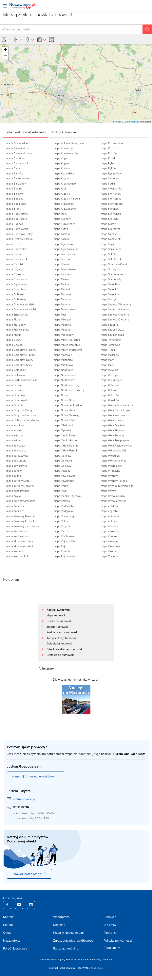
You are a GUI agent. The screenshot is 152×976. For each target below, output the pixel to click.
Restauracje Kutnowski (60, 655)
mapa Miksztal (62, 319)
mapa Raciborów (64, 536)
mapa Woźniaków (111, 466)
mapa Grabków (15, 390)
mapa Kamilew (15, 511)
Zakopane (106, 959)
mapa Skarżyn (109, 219)
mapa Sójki (107, 244)
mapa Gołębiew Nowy (19, 360)
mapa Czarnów (15, 274)
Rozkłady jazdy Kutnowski (62, 632)
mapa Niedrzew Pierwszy (69, 390)
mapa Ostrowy (62, 466)
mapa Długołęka (16, 289)
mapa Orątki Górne (65, 440)
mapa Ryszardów (111, 173)
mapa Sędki (108, 184)
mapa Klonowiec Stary (19, 541)
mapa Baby (13, 168)
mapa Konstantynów (66, 153)
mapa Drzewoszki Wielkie (21, 309)
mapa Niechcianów (65, 375)
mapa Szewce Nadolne (115, 309)
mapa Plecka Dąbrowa (67, 496)
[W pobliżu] (30, 39)
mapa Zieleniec (110, 541)
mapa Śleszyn (109, 234)
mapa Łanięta (62, 234)
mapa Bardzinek (16, 184)
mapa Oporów (62, 430)
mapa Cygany (14, 269)
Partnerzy (110, 932)
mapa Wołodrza (110, 456)
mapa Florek (13, 319)
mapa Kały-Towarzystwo (20, 501)
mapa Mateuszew (64, 309)
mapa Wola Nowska (112, 420)
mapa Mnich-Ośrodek (67, 340)
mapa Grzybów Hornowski (22, 415)
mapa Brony (13, 209)
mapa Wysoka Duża (113, 496)
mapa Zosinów (109, 556)
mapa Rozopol (109, 148)
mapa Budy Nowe (17, 214)
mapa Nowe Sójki (64, 420)
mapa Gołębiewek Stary (20, 355)
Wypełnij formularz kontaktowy (33, 776)
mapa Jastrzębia (16, 461)
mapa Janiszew (15, 445)
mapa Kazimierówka (18, 536)
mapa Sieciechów (111, 188)
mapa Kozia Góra (64, 173)
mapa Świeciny (110, 294)
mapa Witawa (109, 390)
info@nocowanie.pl (23, 799)
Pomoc (8, 924)
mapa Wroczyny (110, 471)
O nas (7, 932)
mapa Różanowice (112, 143)
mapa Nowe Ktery (64, 410)
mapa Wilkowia (110, 385)
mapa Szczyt (108, 299)
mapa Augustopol (17, 163)
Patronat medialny (65, 948)
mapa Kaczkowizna (17, 491)
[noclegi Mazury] (76, 699)
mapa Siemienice (111, 199)
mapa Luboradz (63, 274)
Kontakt (8, 917)
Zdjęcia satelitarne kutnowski (64, 649)
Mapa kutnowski (56, 615)
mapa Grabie (14, 385)
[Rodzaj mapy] (6, 39)
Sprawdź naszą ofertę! (27, 874)
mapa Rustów (109, 153)
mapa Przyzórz (63, 526)
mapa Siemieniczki (112, 204)
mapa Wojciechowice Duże (117, 405)
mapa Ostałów (62, 456)
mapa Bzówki (14, 244)
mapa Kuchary (62, 219)
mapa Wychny (109, 476)
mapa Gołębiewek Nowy (21, 350)
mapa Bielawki (15, 194)
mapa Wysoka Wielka (113, 501)
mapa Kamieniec (16, 506)
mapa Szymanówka (112, 335)
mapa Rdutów (62, 551)
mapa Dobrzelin (16, 294)
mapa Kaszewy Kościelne (21, 521)
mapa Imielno (14, 430)
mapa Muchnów (63, 365)
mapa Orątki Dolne (65, 435)
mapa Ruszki (108, 158)
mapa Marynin (62, 299)
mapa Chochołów (17, 249)
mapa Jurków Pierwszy (20, 486)
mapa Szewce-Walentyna (116, 304)
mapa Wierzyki (109, 375)
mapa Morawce (63, 355)
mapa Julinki (13, 476)
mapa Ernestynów (17, 315)
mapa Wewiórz (109, 370)
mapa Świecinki (110, 289)
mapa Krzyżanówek (65, 209)
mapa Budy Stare (16, 219)
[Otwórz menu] (5, 6)
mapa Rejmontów (64, 556)
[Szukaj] (147, 29)
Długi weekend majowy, (53, 959)
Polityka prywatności (118, 940)
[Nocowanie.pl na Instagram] (31, 905)
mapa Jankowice (16, 450)
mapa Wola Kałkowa (113, 415)
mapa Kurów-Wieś (64, 224)
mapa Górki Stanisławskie (21, 380)
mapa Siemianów (111, 194)
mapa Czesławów (17, 279)
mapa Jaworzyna (16, 466)
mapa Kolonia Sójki (17, 556)
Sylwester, (72, 959)
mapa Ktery (60, 214)
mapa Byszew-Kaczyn (19, 239)
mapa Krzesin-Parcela (67, 199)
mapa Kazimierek (16, 531)
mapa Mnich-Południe (67, 345)
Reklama (59, 924)
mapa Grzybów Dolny (19, 410)
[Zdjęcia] (52, 39)
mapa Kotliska (62, 168)
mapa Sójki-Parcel (111, 249)
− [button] (5, 55)
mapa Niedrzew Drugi (67, 385)
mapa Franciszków (17, 330)
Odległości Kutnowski (60, 643)
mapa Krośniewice (65, 184)
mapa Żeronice (110, 531)
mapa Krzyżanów (64, 204)
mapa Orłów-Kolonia (66, 445)
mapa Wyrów (108, 491)
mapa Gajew (13, 340)
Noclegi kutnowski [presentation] (63, 132)
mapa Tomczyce (110, 345)
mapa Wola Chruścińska (115, 410)
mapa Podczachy (64, 506)
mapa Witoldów (110, 395)
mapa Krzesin (62, 194)
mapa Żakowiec (110, 516)
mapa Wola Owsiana (113, 425)
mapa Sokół (108, 254)
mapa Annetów (15, 158)
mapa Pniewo (62, 501)
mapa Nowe (61, 395)
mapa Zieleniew (110, 546)
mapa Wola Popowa (112, 435)
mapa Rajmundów (64, 541)
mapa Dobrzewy (16, 299)
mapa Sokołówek (111, 259)
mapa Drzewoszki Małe (20, 304)
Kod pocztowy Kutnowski (62, 638)
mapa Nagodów (63, 370)
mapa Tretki (108, 350)
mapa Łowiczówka (65, 269)
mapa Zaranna (109, 526)
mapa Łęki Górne (64, 244)
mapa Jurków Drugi (18, 481)
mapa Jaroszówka (17, 456)
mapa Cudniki (14, 264)
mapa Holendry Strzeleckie (22, 420)
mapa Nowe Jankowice (68, 405)
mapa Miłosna (62, 330)
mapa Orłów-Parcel (65, 450)
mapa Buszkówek (17, 229)
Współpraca (61, 917)
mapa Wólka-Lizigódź (113, 450)
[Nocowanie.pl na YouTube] (19, 905)
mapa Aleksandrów (17, 148)
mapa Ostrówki (63, 461)
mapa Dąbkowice (16, 284)
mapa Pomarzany (64, 516)
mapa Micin (60, 315)
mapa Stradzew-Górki (114, 264)
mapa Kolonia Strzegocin (69, 143)
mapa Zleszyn (109, 551)
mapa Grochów (15, 395)
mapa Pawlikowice (65, 476)
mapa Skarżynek (111, 214)
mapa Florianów (16, 325)
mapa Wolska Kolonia (113, 461)
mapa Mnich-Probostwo (68, 350)
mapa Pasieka (62, 471)
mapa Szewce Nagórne (115, 315)
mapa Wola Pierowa (112, 430)
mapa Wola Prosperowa (115, 440)
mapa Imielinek (15, 425)
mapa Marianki (62, 289)
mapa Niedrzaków (64, 380)
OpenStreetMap (131, 121)
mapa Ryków (108, 168)
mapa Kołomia (14, 551)
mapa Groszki (14, 405)
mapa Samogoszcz (112, 178)
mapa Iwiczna (14, 435)
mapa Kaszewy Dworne (20, 516)
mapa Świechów (110, 284)
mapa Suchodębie (112, 274)
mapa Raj (59, 546)
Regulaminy (112, 947)
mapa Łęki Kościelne (66, 249)
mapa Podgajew (63, 511)
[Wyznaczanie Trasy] (18, 39)
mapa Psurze (61, 531)
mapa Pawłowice (64, 481)
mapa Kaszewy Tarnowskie (22, 526)
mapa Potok (61, 521)
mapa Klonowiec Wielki (20, 546)
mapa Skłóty (108, 224)
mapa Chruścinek (17, 259)
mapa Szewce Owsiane (115, 319)
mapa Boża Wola (16, 204)
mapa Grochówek (17, 400)
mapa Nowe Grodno (66, 400)
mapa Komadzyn (64, 148)
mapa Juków (14, 471)
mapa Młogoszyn (64, 335)
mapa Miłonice (62, 325)
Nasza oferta (11, 940)
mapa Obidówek (63, 425)
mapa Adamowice (17, 143)
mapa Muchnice (63, 360)
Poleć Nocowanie (15, 948)
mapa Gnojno (14, 345)
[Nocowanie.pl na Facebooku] (7, 905)
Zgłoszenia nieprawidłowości (73, 940)
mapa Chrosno (15, 254)
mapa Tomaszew (111, 340)
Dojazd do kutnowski (59, 621)
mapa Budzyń (14, 224)
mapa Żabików (109, 506)
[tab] (25, 132)
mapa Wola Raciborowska (116, 445)
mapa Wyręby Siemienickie (117, 486)
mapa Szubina (109, 325)
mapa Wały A (108, 360)
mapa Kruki (60, 188)
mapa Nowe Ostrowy (66, 415)
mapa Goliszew (15, 375)
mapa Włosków (110, 400)
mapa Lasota (61, 239)
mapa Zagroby (109, 511)
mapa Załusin (109, 521)
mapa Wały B (108, 365)
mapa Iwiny (13, 440)
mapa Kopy (60, 158)
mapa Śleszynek (111, 239)
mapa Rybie (108, 163)
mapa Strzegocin (111, 269)
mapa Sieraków (110, 209)
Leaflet (116, 121)
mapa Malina (61, 284)
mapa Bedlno (14, 188)
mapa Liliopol (61, 264)
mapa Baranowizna (17, 178)
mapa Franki (13, 335)
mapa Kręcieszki (63, 178)
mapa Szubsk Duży (112, 330)
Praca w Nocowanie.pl (68, 932)
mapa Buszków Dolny (19, 234)
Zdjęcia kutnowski (57, 627)
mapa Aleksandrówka (19, 153)
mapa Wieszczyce (112, 380)
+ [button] (5, 49)
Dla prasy (110, 924)
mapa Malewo (62, 279)
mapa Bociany (14, 199)
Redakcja (110, 917)
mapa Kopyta (61, 163)
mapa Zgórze (109, 536)
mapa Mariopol (62, 294)
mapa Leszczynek (64, 254)
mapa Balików (14, 173)
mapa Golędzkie (16, 370)
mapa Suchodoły (111, 279)
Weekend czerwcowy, (89, 959)
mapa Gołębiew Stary (19, 365)
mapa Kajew (13, 496)
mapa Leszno (62, 259)
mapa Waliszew (110, 355)
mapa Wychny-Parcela (114, 481)
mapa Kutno (61, 229)
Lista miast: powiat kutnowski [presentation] (26, 132)
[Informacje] (42, 39)
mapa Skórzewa (110, 229)
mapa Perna (61, 486)
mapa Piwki (60, 491)
